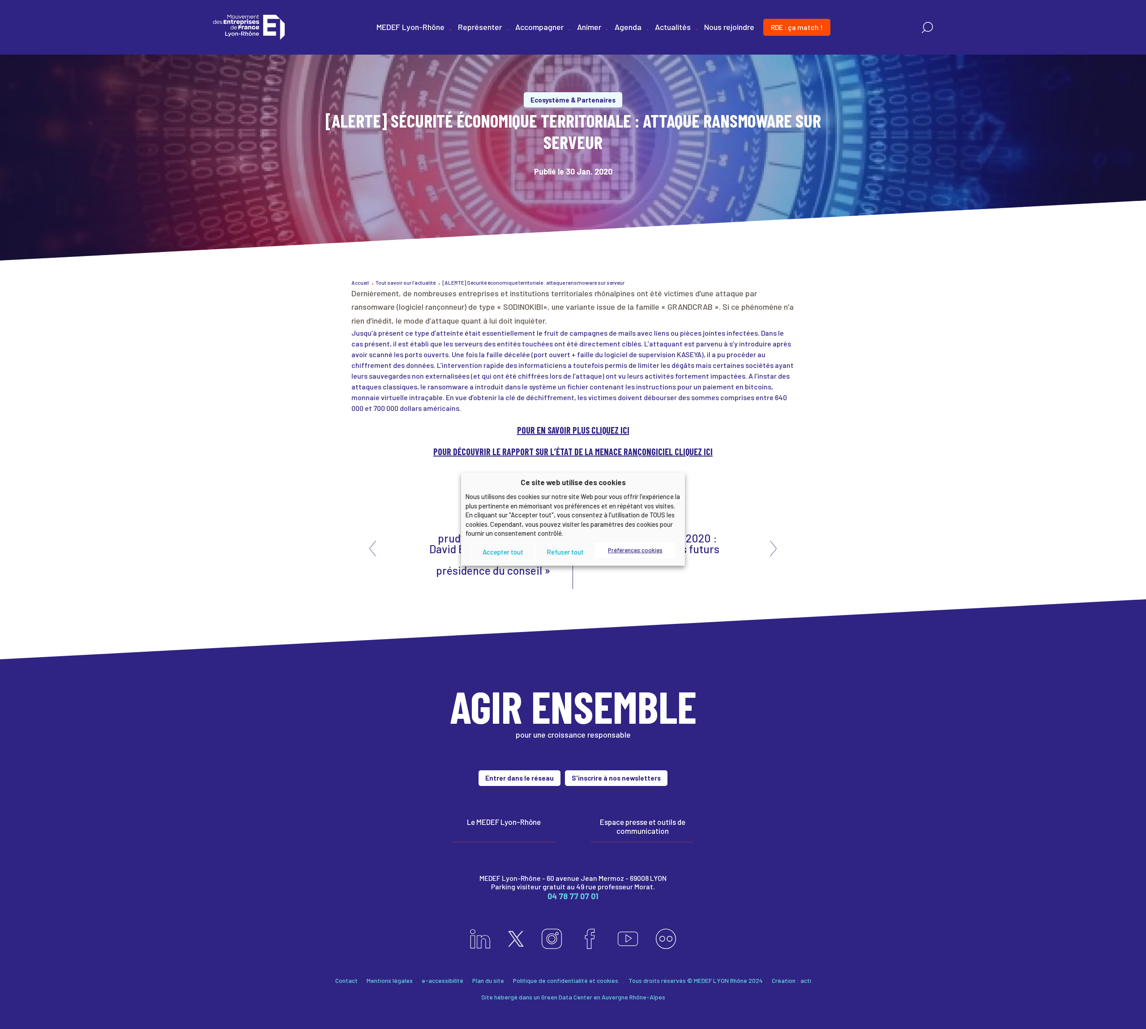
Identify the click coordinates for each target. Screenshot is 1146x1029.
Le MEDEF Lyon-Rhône (504, 821)
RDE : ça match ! (797, 27)
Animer (589, 27)
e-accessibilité (442, 980)
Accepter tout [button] (503, 552)
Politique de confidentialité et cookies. (566, 980)
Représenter (480, 27)
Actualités (673, 27)
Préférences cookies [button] (635, 550)
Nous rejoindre (729, 27)
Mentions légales (390, 980)
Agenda (628, 27)
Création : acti (791, 980)
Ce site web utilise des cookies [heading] (573, 481)
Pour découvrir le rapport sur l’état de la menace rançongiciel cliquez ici (573, 451)
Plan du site (488, 980)
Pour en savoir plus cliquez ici (573, 430)
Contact (346, 980)
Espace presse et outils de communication (642, 826)
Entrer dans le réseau (519, 778)
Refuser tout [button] (565, 552)
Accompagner (539, 27)
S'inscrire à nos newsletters (616, 778)
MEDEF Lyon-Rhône (410, 27)
